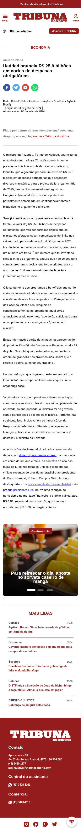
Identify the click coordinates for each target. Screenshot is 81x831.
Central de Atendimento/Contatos (41, 4)
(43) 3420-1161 (21, 784)
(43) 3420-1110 (21, 802)
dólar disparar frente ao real (37, 455)
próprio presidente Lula (18, 489)
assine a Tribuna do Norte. (51, 136)
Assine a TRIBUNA (64, 31)
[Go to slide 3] (50, 590)
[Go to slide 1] (31, 590)
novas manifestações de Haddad (49, 484)
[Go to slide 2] (40, 590)
